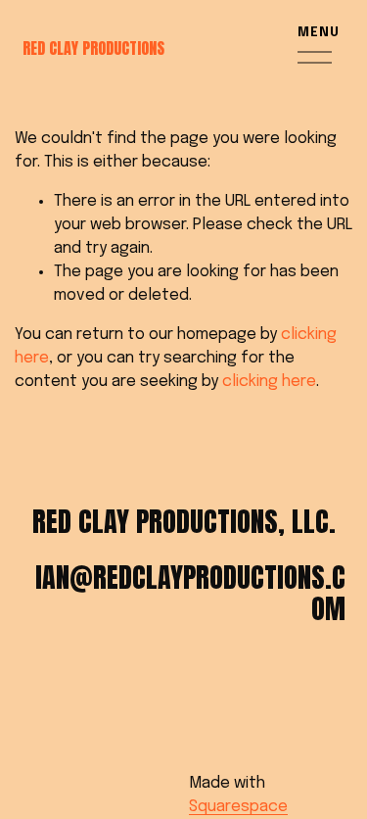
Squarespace (238, 806)
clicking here (269, 381)
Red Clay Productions (93, 48)
